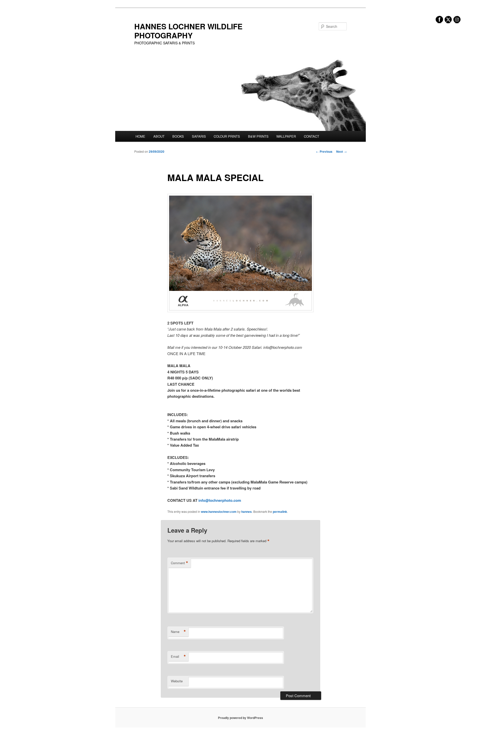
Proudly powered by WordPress (240, 717)
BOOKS (178, 136)
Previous (324, 151)
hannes (246, 511)
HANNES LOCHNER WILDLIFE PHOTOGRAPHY (188, 31)
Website (177, 681)
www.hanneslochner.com (218, 511)
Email (178, 656)
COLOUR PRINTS (227, 136)
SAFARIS (199, 136)
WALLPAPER (286, 136)
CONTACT (311, 136)
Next (341, 151)
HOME (140, 136)
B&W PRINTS (258, 136)
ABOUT (159, 136)
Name (178, 632)
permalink (280, 511)
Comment (179, 563)
